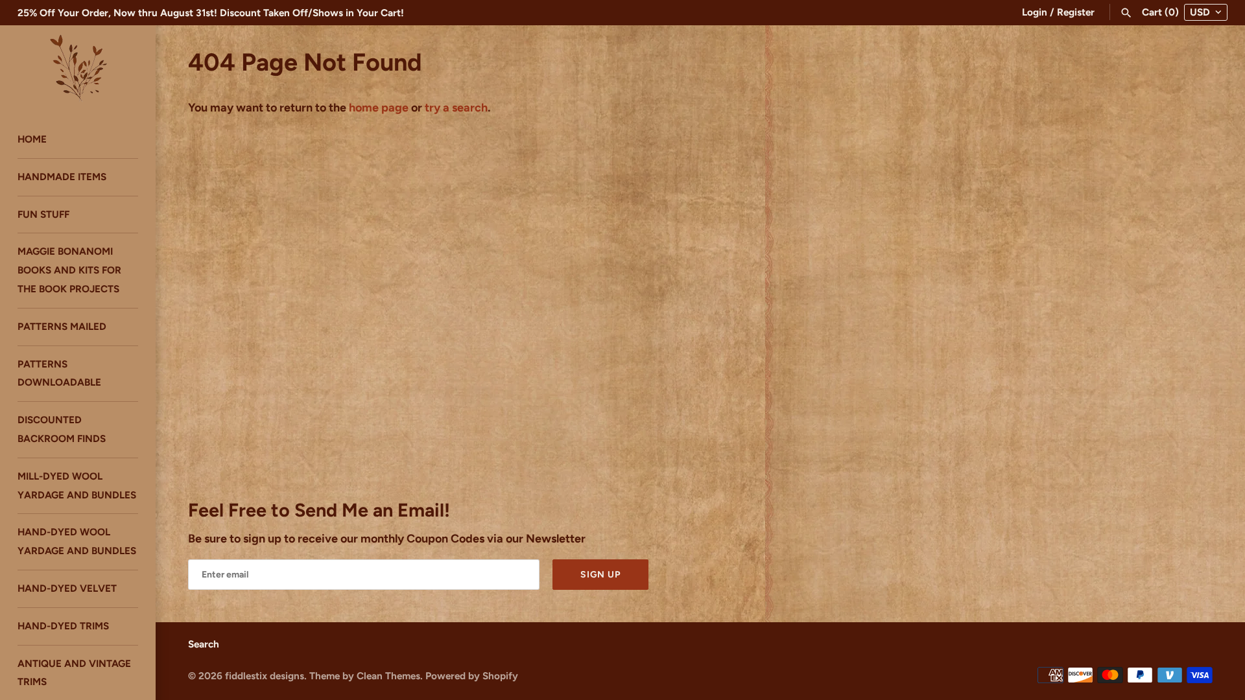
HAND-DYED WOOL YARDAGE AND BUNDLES (77, 541)
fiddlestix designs (264, 676)
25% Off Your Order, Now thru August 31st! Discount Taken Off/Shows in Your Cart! (211, 12)
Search (203, 644)
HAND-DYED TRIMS (63, 626)
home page (379, 107)
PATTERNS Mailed (62, 326)
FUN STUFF (43, 214)
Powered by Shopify (471, 676)
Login (1034, 12)
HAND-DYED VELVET (67, 588)
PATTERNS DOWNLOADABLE (59, 373)
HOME (32, 139)
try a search (456, 107)
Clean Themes (388, 676)
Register (1076, 12)
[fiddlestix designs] (78, 66)
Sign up (600, 574)
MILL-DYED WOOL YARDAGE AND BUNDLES (77, 485)
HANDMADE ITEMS (62, 176)
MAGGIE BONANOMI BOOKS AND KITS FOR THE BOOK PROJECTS (69, 270)
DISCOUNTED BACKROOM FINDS (62, 429)
